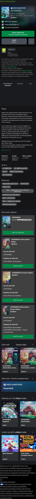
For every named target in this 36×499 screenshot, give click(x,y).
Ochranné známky (26, 493)
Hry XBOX (13, 466)
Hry (1, 480)
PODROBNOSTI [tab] (7, 84)
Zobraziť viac (5, 150)
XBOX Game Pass (22, 466)
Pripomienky (4, 470)
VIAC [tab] (30, 84)
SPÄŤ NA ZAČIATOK (18, 233)
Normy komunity (14, 470)
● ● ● (31, 41)
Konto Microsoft (24, 473)
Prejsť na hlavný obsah (7, 1)
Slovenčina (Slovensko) (7, 482)
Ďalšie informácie (12, 67)
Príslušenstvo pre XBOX (8, 468)
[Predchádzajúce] (29, 344)
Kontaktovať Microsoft (16, 489)
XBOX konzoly (4, 466)
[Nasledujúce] (32, 344)
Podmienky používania (12, 493)
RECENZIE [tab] (20, 84)
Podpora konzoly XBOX (23, 468)
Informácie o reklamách (24, 496)
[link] (10, 360)
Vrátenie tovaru (16, 475)
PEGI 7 (11, 49)
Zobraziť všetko (21, 344)
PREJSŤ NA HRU (18, 266)
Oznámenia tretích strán (8, 496)
